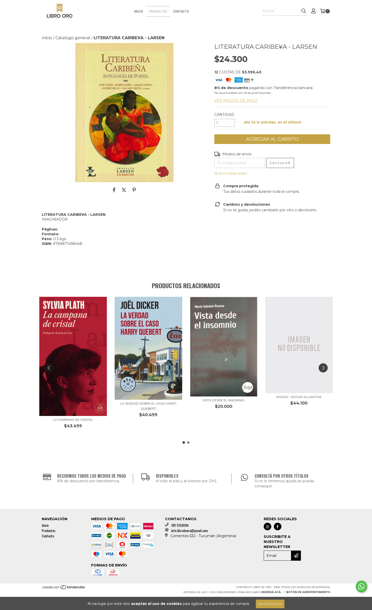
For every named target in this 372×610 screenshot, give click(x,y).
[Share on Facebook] (114, 189)
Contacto (181, 11)
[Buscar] (304, 11)
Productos (158, 11)
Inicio (138, 11)
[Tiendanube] (64, 589)
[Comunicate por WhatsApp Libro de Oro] (361, 586)
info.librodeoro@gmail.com (189, 530)
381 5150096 (180, 525)
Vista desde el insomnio (223, 400)
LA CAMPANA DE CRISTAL (73, 420)
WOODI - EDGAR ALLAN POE (299, 397)
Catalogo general (72, 37)
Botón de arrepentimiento (308, 592)
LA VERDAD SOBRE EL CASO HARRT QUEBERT (148, 406)
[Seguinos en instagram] (267, 526)
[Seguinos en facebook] (277, 526)
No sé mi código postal (230, 173)
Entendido (270, 604)
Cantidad (224, 114)
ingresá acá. (271, 592)
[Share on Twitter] (123, 189)
